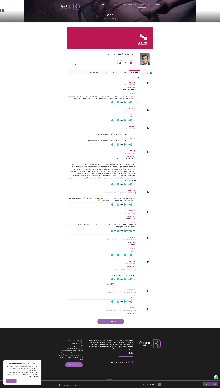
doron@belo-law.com (73, 348)
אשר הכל (11, 381)
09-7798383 (73, 340)
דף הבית (114, 19)
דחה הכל (22, 381)
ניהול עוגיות (33, 381)
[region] (22, 372)
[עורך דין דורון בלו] (70, 5)
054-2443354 (76, 344)
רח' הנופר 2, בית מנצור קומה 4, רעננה (121, 362)
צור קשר (209, 384)
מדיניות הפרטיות (30, 374)
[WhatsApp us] (216, 377)
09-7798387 (76, 346)
